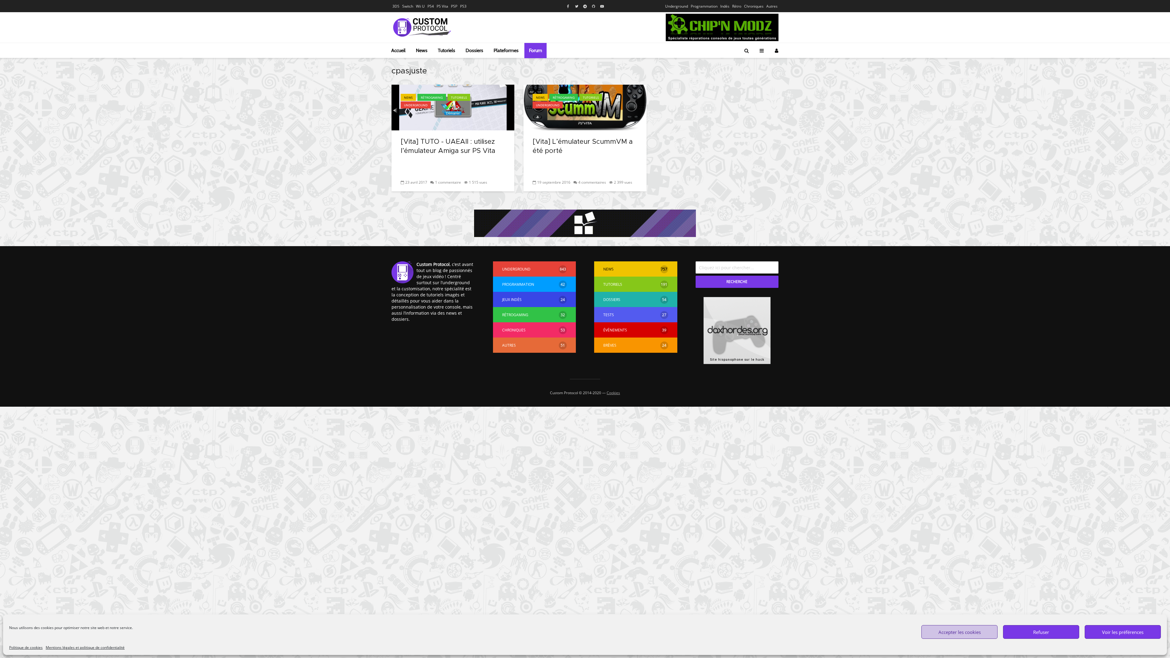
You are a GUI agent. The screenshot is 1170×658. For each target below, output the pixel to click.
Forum (535, 50)
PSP (454, 6)
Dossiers (474, 50)
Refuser (1041, 632)
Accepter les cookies (959, 632)
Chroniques (754, 6)
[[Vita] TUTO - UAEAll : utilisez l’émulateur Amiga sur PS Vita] (453, 107)
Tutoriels (446, 50)
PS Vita (442, 6)
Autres (772, 6)
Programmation (704, 6)
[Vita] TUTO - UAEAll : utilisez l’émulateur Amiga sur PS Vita (448, 146)
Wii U (420, 6)
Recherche (736, 281)
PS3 (463, 6)
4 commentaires (592, 182)
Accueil (398, 50)
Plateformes (506, 50)
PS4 (430, 6)
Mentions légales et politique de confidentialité (85, 647)
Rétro (736, 6)
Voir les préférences (1122, 632)
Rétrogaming (432, 97)
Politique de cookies (26, 647)
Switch (407, 6)
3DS (395, 6)
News (421, 50)
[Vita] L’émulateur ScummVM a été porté (583, 146)
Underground (676, 6)
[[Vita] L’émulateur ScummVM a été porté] (584, 107)
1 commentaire (448, 182)
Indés (724, 6)
